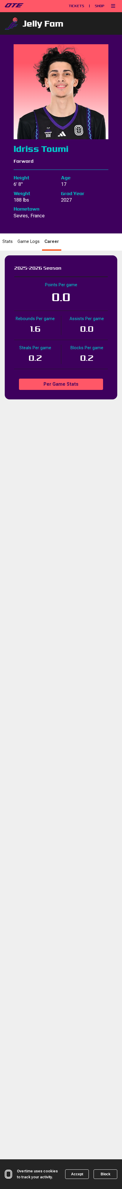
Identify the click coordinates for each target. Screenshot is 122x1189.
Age (65, 177)
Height (21, 177)
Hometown (26, 208)
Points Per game (61, 284)
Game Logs (28, 241)
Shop (99, 6)
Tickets (76, 6)
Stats (7, 241)
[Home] (28, 6)
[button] (113, 6)
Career (51, 241)
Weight (22, 193)
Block (105, 1174)
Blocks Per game (86, 347)
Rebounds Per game (35, 318)
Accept (77, 1174)
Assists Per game (87, 318)
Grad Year (72, 193)
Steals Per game (35, 347)
